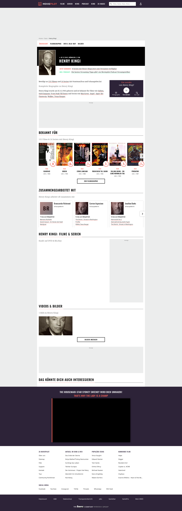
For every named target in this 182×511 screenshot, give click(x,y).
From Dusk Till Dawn (59, 93)
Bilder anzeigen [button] (91, 339)
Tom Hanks (96, 463)
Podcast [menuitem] (85, 4)
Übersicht (43, 43)
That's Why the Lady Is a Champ (91, 395)
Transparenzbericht (85, 499)
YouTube (53, 489)
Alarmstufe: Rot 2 (116, 219)
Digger (120, 459)
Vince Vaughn (97, 455)
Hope (120, 455)
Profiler (78, 222)
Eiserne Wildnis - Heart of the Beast (130, 478)
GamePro (125, 499)
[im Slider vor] (142, 155)
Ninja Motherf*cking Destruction (76, 459)
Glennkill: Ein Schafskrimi (74, 474)
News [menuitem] (77, 4)
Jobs (100, 499)
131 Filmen (52, 81)
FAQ (40, 463)
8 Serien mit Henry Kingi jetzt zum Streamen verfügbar (94, 69)
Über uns (42, 455)
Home (41, 38)
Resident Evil (122, 463)
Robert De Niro (97, 478)
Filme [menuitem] (62, 4)
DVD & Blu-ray (70, 43)
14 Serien (65, 81)
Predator (135, 171)
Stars (45, 38)
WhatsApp (97, 489)
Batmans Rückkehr (46, 219)
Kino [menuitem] (93, 4)
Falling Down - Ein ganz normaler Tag (117, 172)
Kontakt (41, 470)
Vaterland (121, 470)
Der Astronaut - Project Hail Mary (77, 470)
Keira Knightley (97, 474)
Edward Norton (97, 459)
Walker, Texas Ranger (56, 96)
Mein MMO (139, 499)
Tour (40, 474)
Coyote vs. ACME (124, 467)
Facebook (42, 489)
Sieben (100, 91)
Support (41, 467)
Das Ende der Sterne (72, 455)
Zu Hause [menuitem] (101, 4)
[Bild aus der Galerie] (55, 326)
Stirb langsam (44, 93)
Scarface (46, 171)
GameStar (112, 499)
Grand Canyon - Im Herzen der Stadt (51, 222)
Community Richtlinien (47, 478)
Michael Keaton (97, 470)
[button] (116, 93)
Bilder (81, 43)
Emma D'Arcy (96, 467)
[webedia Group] (91, 507)
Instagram (65, 489)
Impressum (43, 499)
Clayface (121, 474)
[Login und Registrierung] (140, 4)
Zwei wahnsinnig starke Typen (120, 222)
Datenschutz (67, 499)
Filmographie (56, 43)
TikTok (76, 489)
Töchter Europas (71, 467)
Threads (86, 489)
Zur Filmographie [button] (91, 181)
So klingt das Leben (72, 463)
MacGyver (85, 93)
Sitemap (42, 459)
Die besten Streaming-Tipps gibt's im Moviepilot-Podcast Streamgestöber (100, 72)
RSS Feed (109, 489)
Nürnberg (68, 478)
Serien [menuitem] (70, 4)
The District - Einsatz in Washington (87, 219)
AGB (55, 499)
